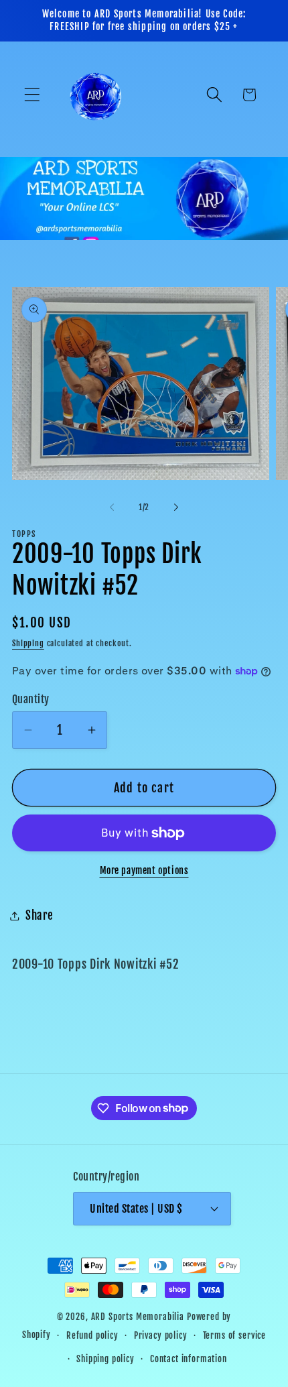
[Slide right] (176, 507)
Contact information (188, 1358)
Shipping (28, 643)
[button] (32, 95)
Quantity (31, 699)
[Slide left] (112, 507)
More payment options (144, 870)
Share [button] (39, 915)
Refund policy (92, 1335)
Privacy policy (161, 1335)
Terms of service (234, 1335)
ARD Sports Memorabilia (137, 1316)
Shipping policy (105, 1358)
